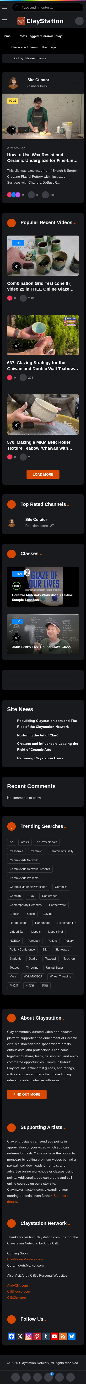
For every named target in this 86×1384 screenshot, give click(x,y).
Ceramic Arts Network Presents (30, 869)
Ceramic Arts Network (24, 860)
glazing (48, 914)
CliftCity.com (16, 1297)
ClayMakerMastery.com (25, 1259)
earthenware (57, 905)
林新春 (30, 985)
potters (52, 940)
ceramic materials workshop (28, 887)
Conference (49, 896)
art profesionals (47, 842)
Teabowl (50, 958)
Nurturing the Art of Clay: (37, 735)
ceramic (36, 851)
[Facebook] (11, 1336)
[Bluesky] (71, 1336)
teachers (69, 958)
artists (25, 842)
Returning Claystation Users (40, 758)
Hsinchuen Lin (66, 923)
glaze (31, 914)
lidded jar (17, 931)
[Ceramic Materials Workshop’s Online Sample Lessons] (43, 587)
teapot (14, 967)
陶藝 (45, 985)
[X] (20, 1336)
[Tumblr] (46, 1336)
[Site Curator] (13, 83)
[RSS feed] (63, 1336)
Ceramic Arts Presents (24, 878)
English (15, 914)
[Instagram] (28, 1336)
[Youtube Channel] (54, 1336)
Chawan (15, 896)
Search (73, 680)
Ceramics (61, 887)
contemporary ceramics (26, 905)
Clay (31, 896)
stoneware (62, 949)
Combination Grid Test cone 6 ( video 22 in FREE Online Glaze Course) (39, 289)
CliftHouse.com (18, 1291)
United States (55, 967)
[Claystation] (41, 20)
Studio (33, 958)
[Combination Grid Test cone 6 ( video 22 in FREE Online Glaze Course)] (43, 256)
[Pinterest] (37, 1336)
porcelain (34, 940)
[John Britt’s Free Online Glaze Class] (43, 634)
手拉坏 (14, 985)
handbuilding (18, 923)
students (15, 958)
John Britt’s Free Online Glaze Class (41, 647)
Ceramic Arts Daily (61, 851)
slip (45, 949)
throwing (32, 967)
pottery (69, 940)
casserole (16, 851)
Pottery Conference (22, 949)
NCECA (15, 940)
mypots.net (55, 931)
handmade (42, 923)
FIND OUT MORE (26, 1094)
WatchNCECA (33, 976)
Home (6, 36)
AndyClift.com (17, 1285)
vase (13, 976)
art (11, 842)
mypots (36, 931)
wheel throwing (60, 976)
